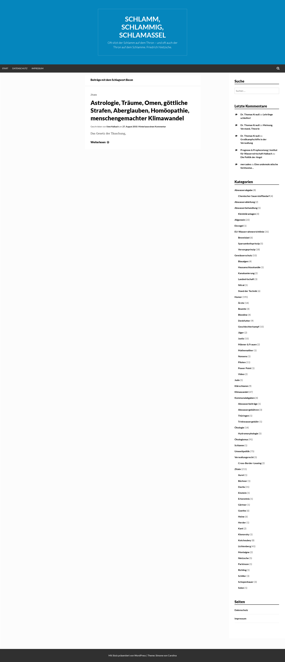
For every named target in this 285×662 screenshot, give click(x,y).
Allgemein (240, 219)
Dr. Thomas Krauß (250, 114)
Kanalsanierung (246, 273)
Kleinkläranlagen (247, 213)
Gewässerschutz (243, 255)
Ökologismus (241, 439)
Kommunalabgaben (245, 397)
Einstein (242, 492)
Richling (242, 570)
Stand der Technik (247, 291)
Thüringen (243, 415)
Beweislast (244, 237)
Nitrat (241, 285)
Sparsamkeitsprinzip (249, 243)
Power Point (244, 368)
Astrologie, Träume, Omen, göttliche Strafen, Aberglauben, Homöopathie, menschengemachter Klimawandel (140, 110)
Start (5, 68)
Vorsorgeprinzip (246, 249)
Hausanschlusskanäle (249, 267)
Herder (242, 522)
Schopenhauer (246, 581)
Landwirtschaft (246, 279)
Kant (240, 528)
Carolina (172, 655)
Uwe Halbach (112, 126)
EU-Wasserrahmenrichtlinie (249, 231)
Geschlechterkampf (248, 326)
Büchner (242, 480)
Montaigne (244, 552)
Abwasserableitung (245, 201)
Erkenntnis (244, 498)
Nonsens (242, 356)
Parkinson (243, 564)
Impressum (37, 68)
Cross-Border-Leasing (249, 463)
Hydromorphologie (248, 433)
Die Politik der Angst (251, 157)
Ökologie (239, 427)
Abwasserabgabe (244, 190)
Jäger (241, 332)
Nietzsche (243, 558)
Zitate (94, 94)
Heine (241, 516)
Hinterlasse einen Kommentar (152, 126)
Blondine (242, 314)
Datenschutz (19, 68)
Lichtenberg (244, 546)
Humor (238, 296)
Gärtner (242, 504)
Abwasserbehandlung (246, 207)
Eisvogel (239, 225)
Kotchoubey (244, 540)
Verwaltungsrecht (244, 457)
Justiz (241, 338)
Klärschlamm (241, 385)
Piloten (242, 362)
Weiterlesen (100, 142)
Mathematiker (245, 350)
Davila (241, 486)
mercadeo (245, 164)
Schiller (242, 575)
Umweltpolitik (242, 451)
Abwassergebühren (248, 409)
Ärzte (241, 302)
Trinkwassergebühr (248, 421)
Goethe (242, 510)
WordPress (140, 655)
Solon (241, 587)
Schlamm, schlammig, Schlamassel (142, 27)
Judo (237, 380)
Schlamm (239, 445)
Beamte (242, 308)
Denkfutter (244, 320)
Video (241, 374)
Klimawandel (241, 391)
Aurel (241, 475)
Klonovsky (243, 534)
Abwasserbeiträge (248, 403)
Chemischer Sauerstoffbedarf (254, 196)
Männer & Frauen (247, 344)
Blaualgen (243, 261)
